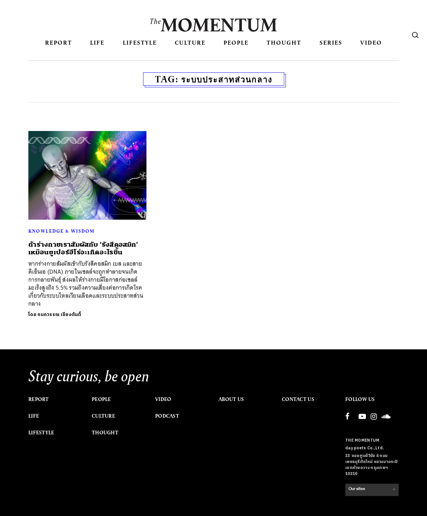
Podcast (167, 416)
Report (58, 42)
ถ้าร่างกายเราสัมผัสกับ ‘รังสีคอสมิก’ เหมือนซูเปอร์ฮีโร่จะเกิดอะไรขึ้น (83, 248)
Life (97, 42)
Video (371, 42)
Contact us (298, 399)
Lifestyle (140, 42)
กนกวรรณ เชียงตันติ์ (59, 314)
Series (331, 42)
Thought (284, 42)
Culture (190, 42)
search (415, 35)
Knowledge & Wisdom (61, 231)
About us (231, 399)
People (236, 42)
